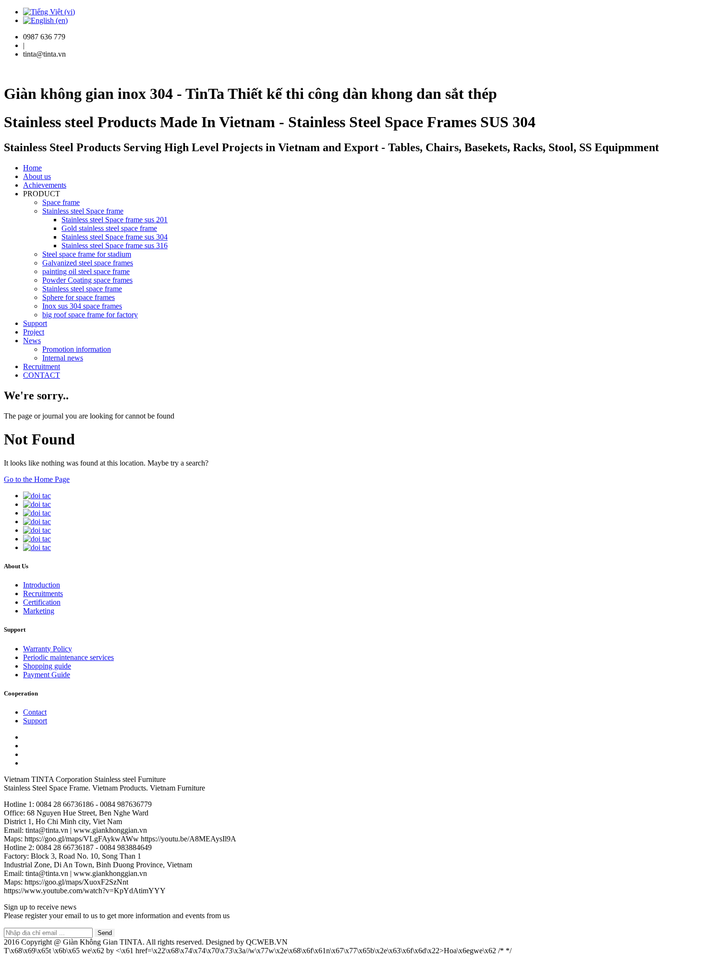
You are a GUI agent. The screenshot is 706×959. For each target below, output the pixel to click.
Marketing (38, 611)
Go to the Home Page (37, 479)
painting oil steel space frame (86, 271)
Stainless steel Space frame (82, 211)
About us (37, 176)
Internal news (62, 358)
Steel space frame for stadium (86, 254)
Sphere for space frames (78, 297)
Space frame (61, 202)
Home (32, 168)
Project (33, 332)
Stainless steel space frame (82, 289)
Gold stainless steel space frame (109, 228)
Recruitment (41, 366)
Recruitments (43, 593)
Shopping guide (47, 666)
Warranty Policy (47, 649)
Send (104, 932)
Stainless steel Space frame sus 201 (114, 220)
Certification (42, 602)
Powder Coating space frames (87, 280)
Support (35, 323)
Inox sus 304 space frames (82, 306)
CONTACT (41, 375)
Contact (35, 712)
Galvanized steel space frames (87, 263)
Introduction (41, 585)
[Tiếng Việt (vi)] (49, 12)
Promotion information (76, 349)
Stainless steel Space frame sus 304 (114, 237)
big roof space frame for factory (90, 315)
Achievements (44, 185)
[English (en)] (45, 20)
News (32, 340)
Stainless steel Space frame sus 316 (114, 245)
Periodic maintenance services (68, 657)
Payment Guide (46, 675)
